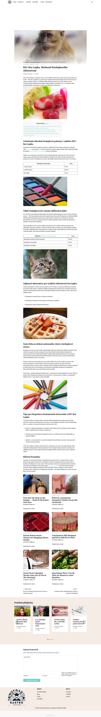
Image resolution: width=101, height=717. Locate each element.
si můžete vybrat (53, 465)
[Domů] (23, 62)
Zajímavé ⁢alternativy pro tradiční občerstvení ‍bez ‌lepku (39, 130)
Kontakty (48, 2)
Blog (38, 694)
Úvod (14, 2)
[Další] (84, 622)
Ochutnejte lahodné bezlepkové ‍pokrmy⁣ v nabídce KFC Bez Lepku (42, 126)
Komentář (27, 657)
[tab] (47, 639)
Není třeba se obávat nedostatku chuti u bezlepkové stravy (40, 131)
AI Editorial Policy (51, 715)
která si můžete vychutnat (37, 151)
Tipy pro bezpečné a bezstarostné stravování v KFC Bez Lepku (41, 133)
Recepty (68, 692)
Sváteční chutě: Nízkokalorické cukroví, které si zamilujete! (66, 591)
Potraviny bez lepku (33, 64)
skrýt (46, 123)
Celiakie (25, 64)
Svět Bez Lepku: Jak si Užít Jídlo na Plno (59, 622)
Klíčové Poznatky (29, 135)
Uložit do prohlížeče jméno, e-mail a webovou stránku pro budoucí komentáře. (69, 674)
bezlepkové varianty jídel (48, 236)
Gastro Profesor (28, 74)
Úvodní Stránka (41, 692)
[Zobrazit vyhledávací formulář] (92, 2)
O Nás (42, 2)
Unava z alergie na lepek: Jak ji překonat (21, 622)
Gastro (28, 2)
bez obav (28, 149)
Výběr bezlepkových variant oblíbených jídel (36, 128)
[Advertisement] (50, 14)
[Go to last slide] (17, 622)
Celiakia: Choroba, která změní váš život (78, 622)
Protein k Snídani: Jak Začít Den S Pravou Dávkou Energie (35, 591)
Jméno (26, 675)
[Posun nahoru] (97, 715)
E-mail (45, 675)
